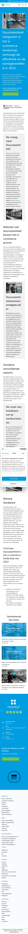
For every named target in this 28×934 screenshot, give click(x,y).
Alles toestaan (14, 478)
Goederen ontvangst (8, 801)
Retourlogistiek (6, 810)
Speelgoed (5, 870)
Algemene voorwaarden (10, 930)
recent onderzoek (13, 153)
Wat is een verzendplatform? (10, 837)
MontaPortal (5, 812)
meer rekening (16, 200)
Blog (3, 919)
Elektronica (5, 874)
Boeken (4, 878)
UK (2, 854)
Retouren (4, 824)
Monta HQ (8, 723)
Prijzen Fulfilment (7, 814)
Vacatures (5, 921)
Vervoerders (5, 889)
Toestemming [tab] (5, 453)
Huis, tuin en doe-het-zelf (9, 872)
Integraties (5, 884)
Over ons (4, 901)
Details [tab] (14, 453)
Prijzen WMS (5, 826)
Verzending (5, 808)
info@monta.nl (9, 738)
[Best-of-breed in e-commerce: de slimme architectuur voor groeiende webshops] (14, 676)
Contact (4, 903)
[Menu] (25, 5)
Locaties (4, 907)
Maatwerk (5, 895)
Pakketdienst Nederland (9, 838)
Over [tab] (23, 453)
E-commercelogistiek (8, 107)
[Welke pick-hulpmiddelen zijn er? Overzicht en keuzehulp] (14, 653)
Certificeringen (6, 915)
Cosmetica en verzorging (9, 876)
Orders (4, 804)
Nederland (5, 850)
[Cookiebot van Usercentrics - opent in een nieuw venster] (20, 449)
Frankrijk (4, 856)
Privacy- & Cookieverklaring (16, 931)
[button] (20, 4)
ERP (3, 891)
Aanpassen (13, 483)
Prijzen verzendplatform (8, 844)
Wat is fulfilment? (7, 799)
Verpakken (5, 806)
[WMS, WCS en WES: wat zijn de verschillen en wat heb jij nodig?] (14, 630)
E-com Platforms (6, 888)
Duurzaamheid (18, 107)
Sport (3, 868)
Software (4, 828)
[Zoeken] (23, 4)
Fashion (4, 862)
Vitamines (4, 866)
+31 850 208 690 (10, 734)
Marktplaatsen (6, 886)
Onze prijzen (5, 909)
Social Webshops (6, 893)
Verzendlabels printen (8, 840)
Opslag (4, 802)
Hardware (4, 830)
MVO (3, 913)
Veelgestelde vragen (7, 842)
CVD (3, 917)
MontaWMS (6, 108)
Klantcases (5, 905)
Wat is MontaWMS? (7, 820)
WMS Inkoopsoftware (8, 822)
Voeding (4, 864)
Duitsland (4, 852)
